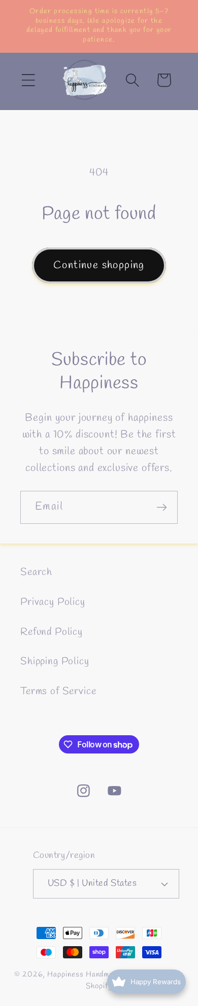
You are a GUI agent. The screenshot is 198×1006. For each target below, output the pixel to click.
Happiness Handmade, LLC (94, 974)
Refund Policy (51, 632)
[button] (28, 80)
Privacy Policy (52, 602)
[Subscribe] (161, 507)
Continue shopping (99, 265)
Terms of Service (58, 691)
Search (36, 572)
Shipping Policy (54, 661)
